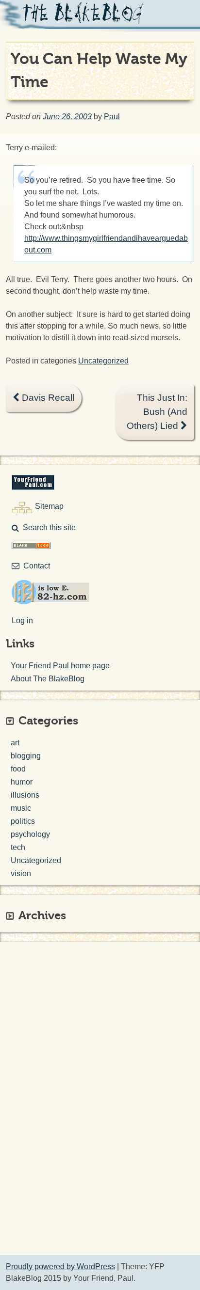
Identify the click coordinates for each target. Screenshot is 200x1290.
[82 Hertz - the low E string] (50, 602)
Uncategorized (103, 361)
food (18, 769)
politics (23, 821)
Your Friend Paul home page (60, 665)
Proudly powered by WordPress (60, 1266)
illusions (25, 795)
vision (21, 873)
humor (22, 782)
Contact (36, 566)
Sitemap (49, 506)
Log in (22, 620)
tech (18, 847)
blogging (26, 756)
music (21, 808)
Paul (112, 116)
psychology (30, 834)
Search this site (49, 527)
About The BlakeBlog (47, 679)
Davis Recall (46, 398)
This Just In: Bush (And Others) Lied (157, 412)
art (15, 743)
